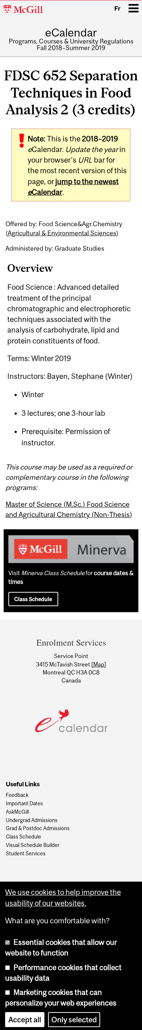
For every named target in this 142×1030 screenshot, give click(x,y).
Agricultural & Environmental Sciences (62, 233)
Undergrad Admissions (32, 820)
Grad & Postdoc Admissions (38, 828)
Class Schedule (33, 599)
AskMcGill (17, 812)
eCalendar (71, 32)
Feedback (17, 795)
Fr (117, 8)
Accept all (24, 1017)
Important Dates (24, 803)
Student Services (26, 853)
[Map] (98, 664)
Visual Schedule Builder (32, 845)
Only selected (74, 1017)
